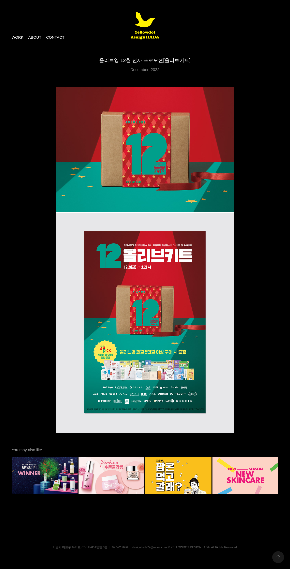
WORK (17, 37)
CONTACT (55, 37)
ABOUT (34, 37)
